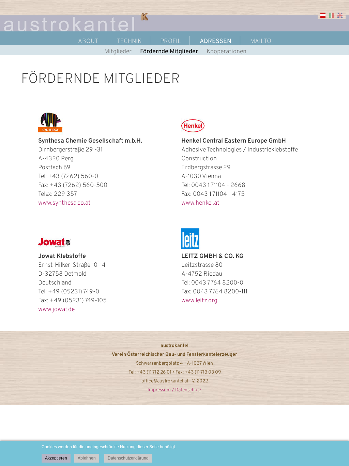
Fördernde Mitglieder (169, 52)
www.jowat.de (56, 310)
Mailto (260, 41)
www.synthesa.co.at (64, 203)
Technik (129, 41)
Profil (170, 41)
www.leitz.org (199, 301)
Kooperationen (226, 52)
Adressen (215, 41)
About (88, 41)
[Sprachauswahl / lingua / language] (327, 17)
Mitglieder (118, 52)
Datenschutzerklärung (128, 458)
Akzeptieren (56, 458)
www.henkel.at (200, 203)
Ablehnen (87, 458)
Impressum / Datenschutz (174, 390)
